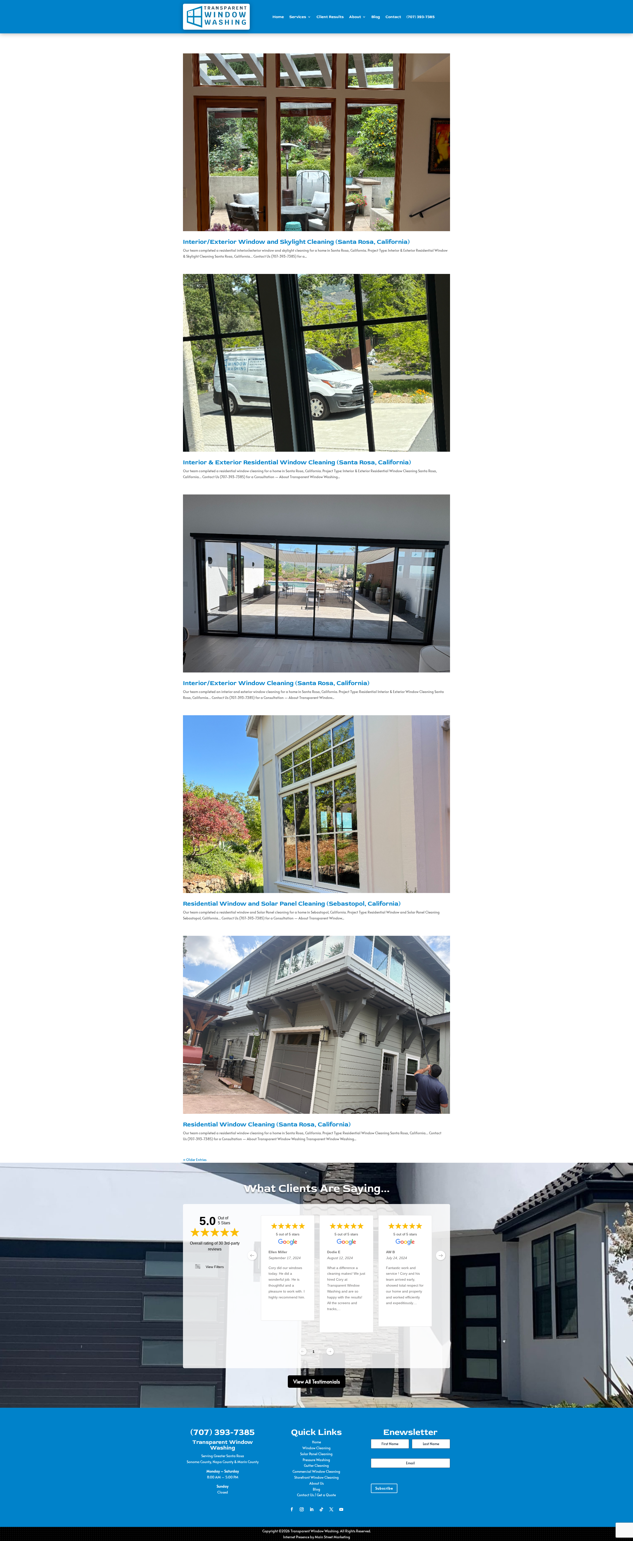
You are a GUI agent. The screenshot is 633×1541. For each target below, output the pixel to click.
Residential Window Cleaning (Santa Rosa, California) (267, 1124)
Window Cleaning (316, 1448)
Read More (277, 1313)
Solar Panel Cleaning (316, 1454)
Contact (393, 16)
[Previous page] (303, 1351)
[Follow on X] (331, 1509)
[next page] (440, 1255)
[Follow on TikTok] (321, 1509)
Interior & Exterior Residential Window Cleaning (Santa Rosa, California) (297, 462)
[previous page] (252, 1255)
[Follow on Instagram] (302, 1509)
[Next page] (330, 1351)
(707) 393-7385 (421, 16)
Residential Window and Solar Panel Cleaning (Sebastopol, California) (292, 904)
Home (278, 16)
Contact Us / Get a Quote (316, 1495)
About (355, 16)
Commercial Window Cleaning (316, 1471)
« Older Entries (194, 1159)
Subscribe (384, 1488)
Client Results (330, 16)
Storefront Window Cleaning (316, 1477)
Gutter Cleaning (316, 1465)
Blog (375, 16)
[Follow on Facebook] (292, 1509)
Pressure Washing (316, 1459)
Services (297, 16)
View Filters (215, 1267)
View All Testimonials (316, 1381)
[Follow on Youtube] (341, 1509)
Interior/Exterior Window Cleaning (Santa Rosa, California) (276, 683)
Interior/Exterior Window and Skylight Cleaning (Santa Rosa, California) (296, 242)
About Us (316, 1483)
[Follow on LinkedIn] (312, 1509)
